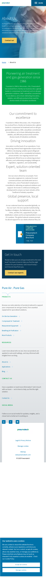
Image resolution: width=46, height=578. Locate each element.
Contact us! (9, 40)
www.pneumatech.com (23, 455)
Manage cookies (23, 446)
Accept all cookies (21, 565)
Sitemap (23, 452)
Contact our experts (15, 272)
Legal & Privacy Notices (23, 440)
